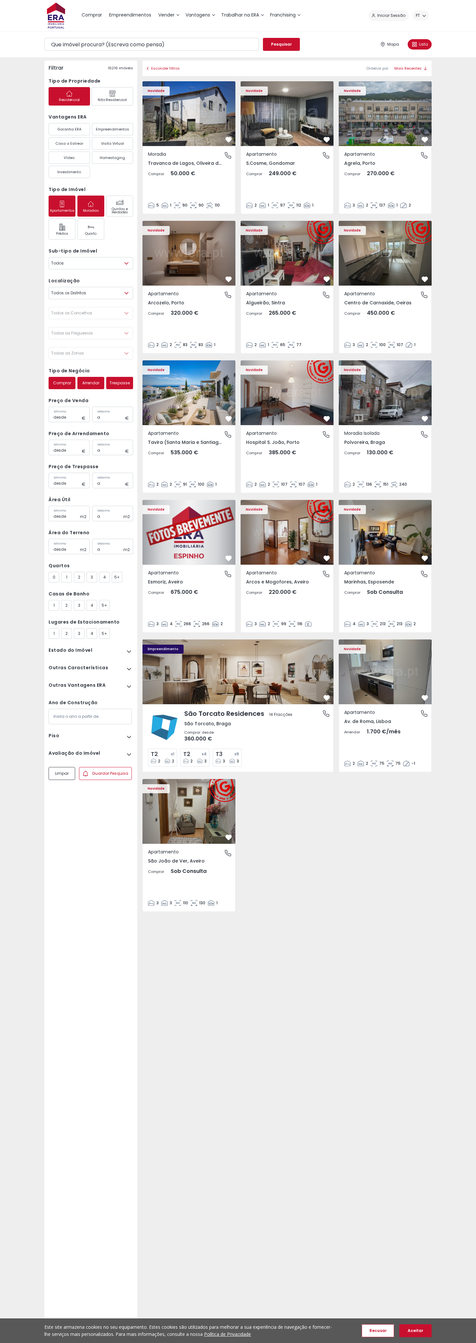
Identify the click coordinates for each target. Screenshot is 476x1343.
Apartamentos (62, 210)
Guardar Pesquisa (110, 773)
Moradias (91, 210)
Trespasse (119, 383)
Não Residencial (112, 99)
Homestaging (112, 157)
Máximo (103, 411)
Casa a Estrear (69, 143)
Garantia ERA (69, 129)
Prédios (62, 233)
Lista (423, 44)
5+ (117, 577)
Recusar (378, 1330)
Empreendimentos (112, 129)
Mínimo (60, 411)
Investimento (69, 172)
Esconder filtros (165, 68)
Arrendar (90, 383)
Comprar (62, 383)
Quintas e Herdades (120, 211)
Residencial (69, 99)
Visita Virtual (112, 143)
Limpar (62, 773)
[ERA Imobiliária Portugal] (56, 15)
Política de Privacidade (227, 1334)
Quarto (90, 233)
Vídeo (69, 157)
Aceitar (415, 1330)
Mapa (393, 44)
